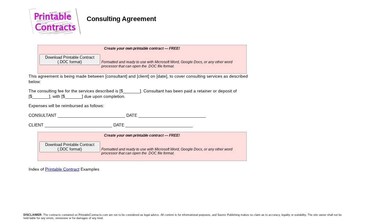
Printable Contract (62, 169)
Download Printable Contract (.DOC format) (69, 59)
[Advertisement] (297, 84)
